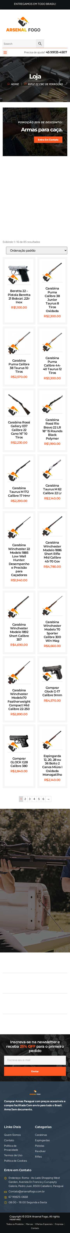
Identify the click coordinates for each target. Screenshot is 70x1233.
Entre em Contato (48, 139)
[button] (5, 52)
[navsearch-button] (48, 24)
